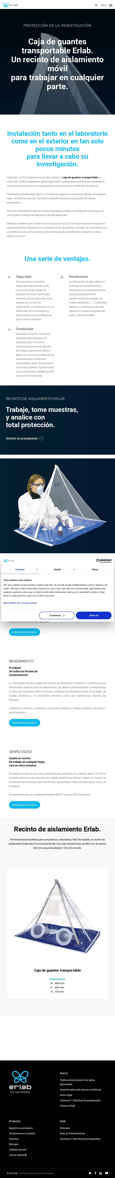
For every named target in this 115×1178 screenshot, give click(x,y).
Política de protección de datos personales (77, 1082)
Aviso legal (66, 1094)
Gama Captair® (18, 1154)
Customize (55, 615)
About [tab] (95, 569)
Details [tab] (57, 569)
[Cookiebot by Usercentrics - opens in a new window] (98, 561)
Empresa (65, 1128)
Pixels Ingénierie (47, 1173)
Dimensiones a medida (22, 1133)
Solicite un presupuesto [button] (22, 438)
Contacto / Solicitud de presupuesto (80, 1100)
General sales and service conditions (80, 1089)
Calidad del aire (18, 1149)
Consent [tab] (19, 569)
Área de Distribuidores (72, 1133)
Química (13, 1138)
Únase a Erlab (67, 1105)
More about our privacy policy (20, 603)
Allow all (93, 615)
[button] (106, 5)
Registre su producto (21, 1128)
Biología (13, 1144)
